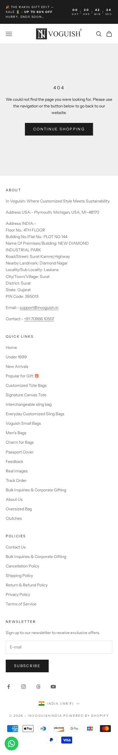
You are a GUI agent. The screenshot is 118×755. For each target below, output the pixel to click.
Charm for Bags (20, 442)
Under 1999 (16, 357)
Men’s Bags (16, 432)
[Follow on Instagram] (23, 687)
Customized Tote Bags (26, 385)
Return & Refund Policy (27, 585)
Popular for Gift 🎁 (22, 376)
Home (11, 347)
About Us (14, 499)
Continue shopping (59, 129)
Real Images (17, 471)
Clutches (14, 518)
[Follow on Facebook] (8, 687)
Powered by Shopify (86, 716)
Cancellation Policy (22, 566)
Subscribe (27, 665)
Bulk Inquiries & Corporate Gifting (36, 490)
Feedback (14, 461)
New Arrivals (17, 366)
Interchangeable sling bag (29, 404)
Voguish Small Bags (23, 423)
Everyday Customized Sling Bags (35, 413)
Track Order (16, 480)
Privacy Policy (18, 594)
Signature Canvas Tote (26, 394)
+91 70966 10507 (39, 318)
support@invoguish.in (39, 307)
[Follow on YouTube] (53, 687)
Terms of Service (21, 604)
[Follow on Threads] (38, 687)
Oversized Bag (19, 508)
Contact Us (16, 547)
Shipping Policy (19, 575)
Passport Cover (20, 452)
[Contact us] (11, 743)
